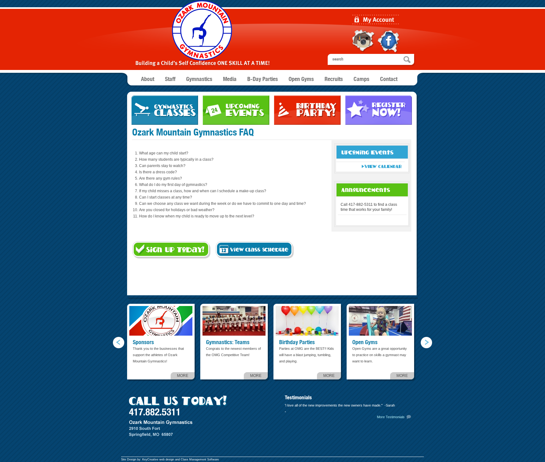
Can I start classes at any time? (165, 197)
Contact (388, 79)
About (147, 79)
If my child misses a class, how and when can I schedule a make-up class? (202, 191)
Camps (361, 79)
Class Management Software (200, 459)
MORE (182, 375)
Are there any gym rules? (160, 178)
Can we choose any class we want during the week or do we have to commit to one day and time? (222, 203)
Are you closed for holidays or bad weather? (176, 210)
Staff (170, 79)
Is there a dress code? (158, 172)
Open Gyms (301, 79)
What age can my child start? (163, 153)
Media (230, 79)
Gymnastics (199, 79)
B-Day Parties (262, 79)
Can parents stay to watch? (162, 166)
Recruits (334, 79)
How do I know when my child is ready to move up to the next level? (196, 216)
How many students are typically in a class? (176, 159)
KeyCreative (150, 459)
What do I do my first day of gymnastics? (173, 184)
